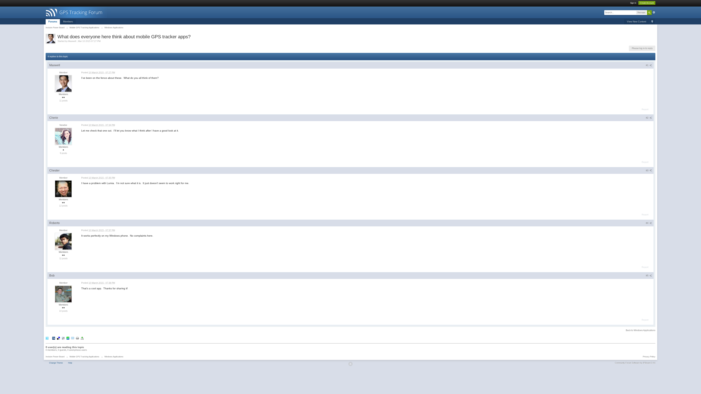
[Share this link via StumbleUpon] (67, 338)
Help (70, 363)
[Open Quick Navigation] (652, 21)
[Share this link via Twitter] (47, 338)
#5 (647, 275)
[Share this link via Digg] (53, 338)
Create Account (647, 3)
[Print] (77, 338)
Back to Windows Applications (640, 330)
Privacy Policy (649, 357)
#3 (647, 170)
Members (68, 21)
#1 (647, 65)
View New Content (636, 21)
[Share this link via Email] (72, 338)
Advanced (653, 12)
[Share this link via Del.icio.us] (58, 338)
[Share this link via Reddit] (63, 338)
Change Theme (56, 363)
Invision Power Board (55, 357)
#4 (647, 223)
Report (645, 109)
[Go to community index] (78, 12)
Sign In (633, 3)
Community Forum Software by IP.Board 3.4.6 (635, 363)
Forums (52, 21)
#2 (647, 118)
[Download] (82, 338)
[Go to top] (350, 364)
